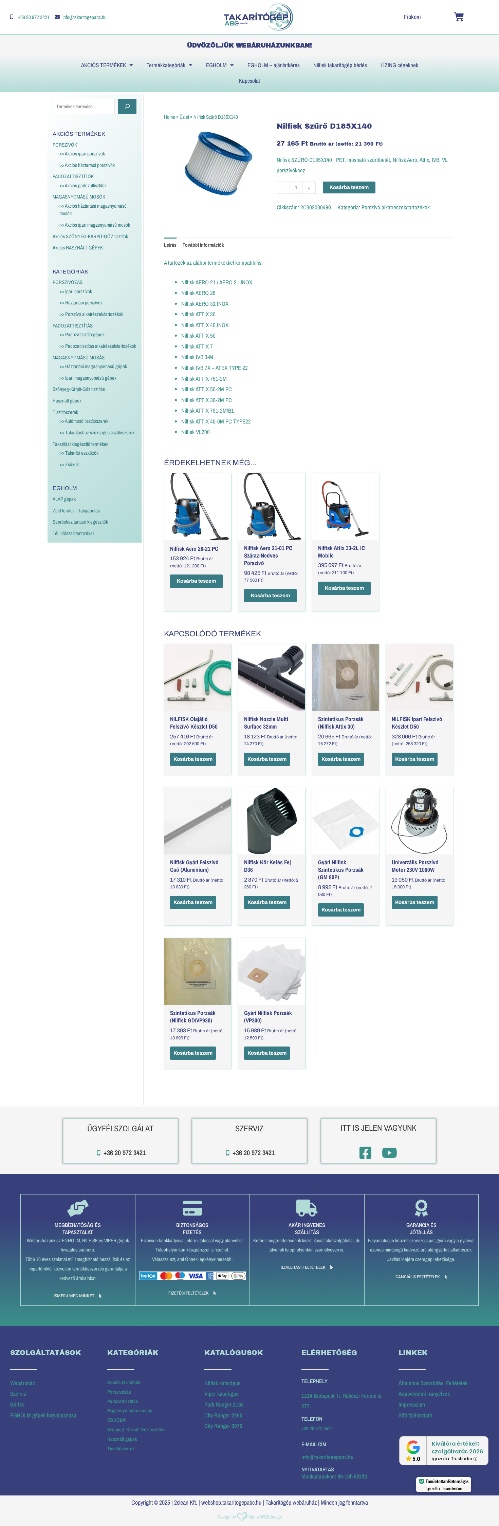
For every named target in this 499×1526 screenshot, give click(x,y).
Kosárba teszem (349, 187)
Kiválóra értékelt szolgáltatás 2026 (457, 1447)
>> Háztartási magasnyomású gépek (93, 366)
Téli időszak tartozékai (73, 533)
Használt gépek (67, 400)
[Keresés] (127, 106)
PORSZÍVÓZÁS (67, 282)
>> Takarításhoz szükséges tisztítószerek (96, 432)
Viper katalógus (221, 1393)
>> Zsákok (69, 464)
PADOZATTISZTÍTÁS (73, 325)
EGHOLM (216, 65)
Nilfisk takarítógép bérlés (340, 65)
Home (169, 116)
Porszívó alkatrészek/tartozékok (396, 207)
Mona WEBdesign (265, 1516)
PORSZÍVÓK (65, 144)
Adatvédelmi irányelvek (424, 1393)
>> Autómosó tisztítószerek (83, 421)
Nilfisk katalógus (222, 1383)
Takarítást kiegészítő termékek (80, 444)
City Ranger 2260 (223, 1415)
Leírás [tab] (170, 244)
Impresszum (412, 1404)
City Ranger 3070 (223, 1426)
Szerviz (18, 1393)
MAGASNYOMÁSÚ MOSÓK (79, 196)
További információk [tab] (203, 244)
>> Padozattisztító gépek (82, 334)
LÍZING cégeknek (399, 65)
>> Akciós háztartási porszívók (87, 165)
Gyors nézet (197, 534)
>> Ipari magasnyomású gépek (87, 377)
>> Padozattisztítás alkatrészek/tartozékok (97, 346)
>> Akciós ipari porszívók (82, 153)
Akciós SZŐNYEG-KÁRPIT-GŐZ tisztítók (90, 236)
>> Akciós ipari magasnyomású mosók (94, 224)
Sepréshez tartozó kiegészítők (80, 521)
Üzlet (184, 116)
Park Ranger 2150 (224, 1404)
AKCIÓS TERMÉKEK (103, 65)
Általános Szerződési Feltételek (433, 1383)
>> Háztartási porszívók (81, 302)
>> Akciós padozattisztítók (83, 185)
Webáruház (22, 1383)
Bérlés (17, 1404)
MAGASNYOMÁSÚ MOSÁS (79, 357)
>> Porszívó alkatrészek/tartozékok (91, 314)
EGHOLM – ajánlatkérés (273, 65)
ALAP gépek (64, 499)
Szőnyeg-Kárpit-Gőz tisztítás (79, 389)
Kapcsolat (249, 80)
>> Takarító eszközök (78, 452)
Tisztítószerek (65, 412)
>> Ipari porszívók (75, 291)
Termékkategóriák (166, 65)
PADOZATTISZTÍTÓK (73, 176)
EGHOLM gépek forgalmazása (43, 1415)
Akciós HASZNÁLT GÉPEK (78, 247)
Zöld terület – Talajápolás (76, 510)
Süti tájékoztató (415, 1415)
